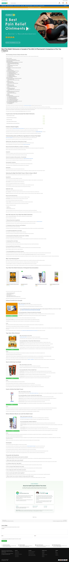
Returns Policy (17, 551)
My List (66, 3)
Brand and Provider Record (11, 70)
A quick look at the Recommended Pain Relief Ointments (13, 60)
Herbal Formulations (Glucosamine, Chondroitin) (13, 65)
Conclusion (8, 94)
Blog (56, 551)
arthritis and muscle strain (26, 144)
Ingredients (9, 68)
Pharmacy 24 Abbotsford (31, 551)
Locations (63, 3)
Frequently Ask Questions (10, 95)
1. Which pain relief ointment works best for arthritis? (13, 96)
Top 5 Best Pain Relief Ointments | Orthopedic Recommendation (14, 78)
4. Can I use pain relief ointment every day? (12, 98)
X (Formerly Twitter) (44, 554)
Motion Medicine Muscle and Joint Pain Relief (26, 417)
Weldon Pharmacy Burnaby (31, 555)
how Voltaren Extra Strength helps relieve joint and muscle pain (29, 330)
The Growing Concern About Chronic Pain (11, 59)
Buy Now (44, 123)
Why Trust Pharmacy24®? (10, 77)
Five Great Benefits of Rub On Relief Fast (12, 86)
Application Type (9, 69)
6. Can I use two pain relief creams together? (12, 100)
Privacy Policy (17, 555)
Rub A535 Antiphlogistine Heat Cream (54, 284)
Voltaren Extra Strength (21, 304)
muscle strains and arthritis (27, 105)
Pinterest (43, 556)
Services (59, 3)
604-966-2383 (5, 0)
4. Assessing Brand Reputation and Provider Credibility (13, 74)
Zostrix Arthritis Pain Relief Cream (34, 393)
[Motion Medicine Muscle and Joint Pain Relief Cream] (41, 277)
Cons (8, 87)
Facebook (43, 551)
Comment (3, 528)
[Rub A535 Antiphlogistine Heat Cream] (56, 277)
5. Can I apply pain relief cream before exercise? (13, 99)
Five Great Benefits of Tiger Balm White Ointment (13, 83)
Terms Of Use (17, 556)
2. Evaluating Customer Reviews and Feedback (13, 72)
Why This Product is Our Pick (11, 82)
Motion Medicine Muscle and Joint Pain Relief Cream (13, 91)
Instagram (43, 552)
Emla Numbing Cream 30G (24, 284)
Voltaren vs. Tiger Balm (31, 359)
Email (35, 535)
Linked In (43, 555)
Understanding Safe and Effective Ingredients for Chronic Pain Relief (15, 62)
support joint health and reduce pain (28, 158)
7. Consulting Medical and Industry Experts (12, 76)
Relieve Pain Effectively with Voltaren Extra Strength (31, 309)
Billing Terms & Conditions (18, 554)
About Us (56, 552)
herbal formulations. (39, 221)
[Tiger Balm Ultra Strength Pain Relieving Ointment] (12, 277)
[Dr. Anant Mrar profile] (47, 493)
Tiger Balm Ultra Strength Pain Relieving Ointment (12, 284)
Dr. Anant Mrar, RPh (10, 103)
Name (3, 535)
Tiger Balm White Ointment (10, 81)
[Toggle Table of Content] (61, 58)
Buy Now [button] (27, 287)
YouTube (43, 553)
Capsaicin (9, 64)
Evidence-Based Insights (9, 61)
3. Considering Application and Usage (12, 73)
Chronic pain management (9, 137)
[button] (65, 6)
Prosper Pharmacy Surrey (31, 554)
